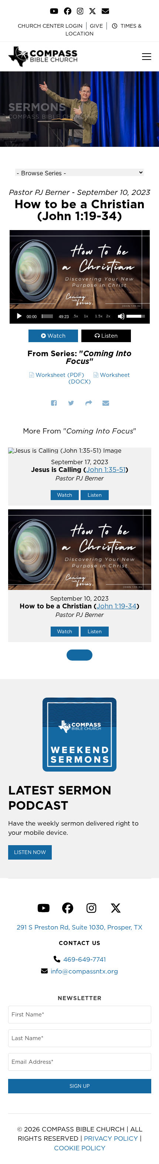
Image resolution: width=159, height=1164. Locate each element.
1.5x (98, 316)
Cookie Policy (79, 1148)
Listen (109, 336)
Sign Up (80, 1086)
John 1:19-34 (116, 606)
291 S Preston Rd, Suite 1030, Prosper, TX (79, 927)
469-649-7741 (84, 959)
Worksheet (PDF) (59, 375)
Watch (56, 336)
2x (108, 316)
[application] (80, 316)
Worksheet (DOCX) (99, 378)
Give (96, 26)
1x (86, 316)
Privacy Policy (111, 1138)
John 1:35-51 (105, 469)
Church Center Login (50, 26)
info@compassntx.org (84, 971)
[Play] (19, 316)
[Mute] (121, 316)
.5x (75, 316)
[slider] (47, 316)
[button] (146, 56)
